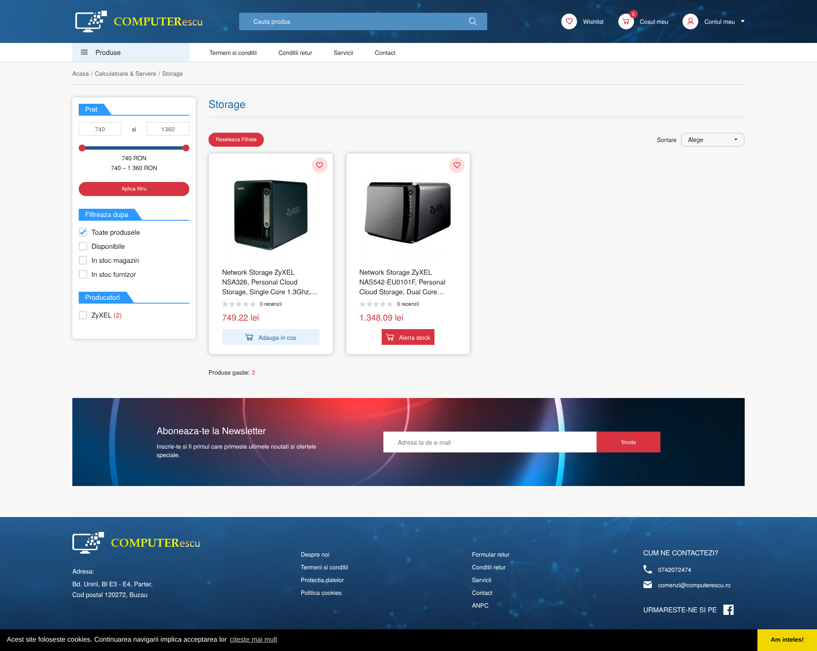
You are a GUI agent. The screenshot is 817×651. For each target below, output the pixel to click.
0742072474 (674, 569)
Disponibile (108, 246)
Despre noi (315, 554)
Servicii (344, 52)
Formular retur (490, 554)
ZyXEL (106, 315)
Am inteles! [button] (787, 640)
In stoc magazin (115, 260)
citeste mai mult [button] (253, 639)
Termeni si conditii (233, 52)
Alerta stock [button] (414, 337)
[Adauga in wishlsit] (320, 165)
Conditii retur (295, 52)
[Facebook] (728, 610)
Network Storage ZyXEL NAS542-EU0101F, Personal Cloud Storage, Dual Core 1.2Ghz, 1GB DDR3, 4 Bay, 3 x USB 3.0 (406, 281)
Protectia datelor (322, 579)
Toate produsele (115, 232)
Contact (385, 52)
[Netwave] (138, 21)
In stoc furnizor (113, 274)
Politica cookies (321, 592)
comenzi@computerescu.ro (694, 584)
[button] (473, 21)
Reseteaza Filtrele (236, 139)
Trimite (628, 442)
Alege (695, 139)
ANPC (480, 605)
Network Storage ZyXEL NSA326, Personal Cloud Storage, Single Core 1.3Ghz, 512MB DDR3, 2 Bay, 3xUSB (266, 281)
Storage (172, 73)
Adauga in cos (277, 337)
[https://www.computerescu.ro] (136, 543)
